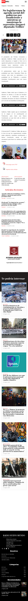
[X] (11, 35)
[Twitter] (2, 548)
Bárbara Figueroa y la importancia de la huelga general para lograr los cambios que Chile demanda (7, 182)
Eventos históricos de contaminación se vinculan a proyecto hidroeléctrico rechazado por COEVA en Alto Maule (14, 212)
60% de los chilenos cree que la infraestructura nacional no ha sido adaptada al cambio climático (14, 378)
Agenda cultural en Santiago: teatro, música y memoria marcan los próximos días (13, 195)
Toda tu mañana (6, 235)
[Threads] (8, 548)
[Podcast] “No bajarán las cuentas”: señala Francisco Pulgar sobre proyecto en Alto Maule (13, 204)
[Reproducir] (3, 86)
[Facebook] (8, 35)
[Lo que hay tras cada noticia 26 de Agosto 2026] (23, 593)
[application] (14, 85)
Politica (23, 5)
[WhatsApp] (15, 35)
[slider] (23, 85)
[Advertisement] (14, 504)
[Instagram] (4, 548)
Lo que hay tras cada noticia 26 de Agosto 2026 (11, 592)
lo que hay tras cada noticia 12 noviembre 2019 (19, 180)
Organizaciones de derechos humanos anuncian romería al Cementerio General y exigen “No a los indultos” (13, 222)
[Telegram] (18, 35)
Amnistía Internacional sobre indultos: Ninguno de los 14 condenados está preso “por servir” (13, 483)
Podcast (4, 207)
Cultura (4, 198)
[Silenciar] (20, 86)
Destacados (10, 5)
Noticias (17, 5)
